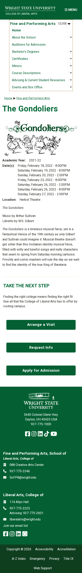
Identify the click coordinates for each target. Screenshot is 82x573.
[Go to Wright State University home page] (30, 7)
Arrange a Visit (41, 324)
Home (16, 30)
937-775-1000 (41, 424)
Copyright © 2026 (19, 549)
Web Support (43, 568)
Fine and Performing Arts (33, 98)
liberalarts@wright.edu (25, 519)
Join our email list (15, 526)
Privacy (54, 558)
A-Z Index (19, 558)
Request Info (41, 347)
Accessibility (44, 549)
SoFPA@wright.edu (23, 477)
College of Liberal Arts (21, 13)
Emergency (37, 558)
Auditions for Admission (29, 44)
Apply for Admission (41, 370)
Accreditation (66, 549)
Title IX (68, 558)
